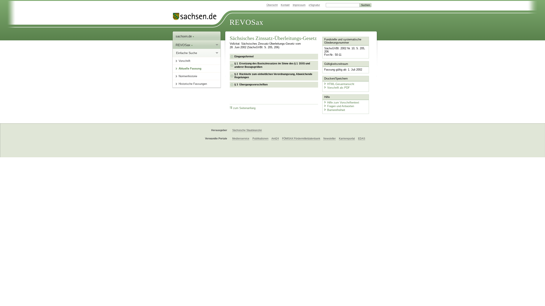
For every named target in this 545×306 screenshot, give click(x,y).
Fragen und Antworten (340, 106)
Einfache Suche (186, 53)
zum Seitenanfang (244, 108)
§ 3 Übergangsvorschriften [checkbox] (251, 84)
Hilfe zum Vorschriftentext (343, 102)
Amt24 (275, 138)
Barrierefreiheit (336, 110)
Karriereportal (347, 138)
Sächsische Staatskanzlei (247, 130)
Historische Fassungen (193, 83)
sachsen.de (184, 36)
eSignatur (314, 5)
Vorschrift (184, 60)
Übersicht (272, 5)
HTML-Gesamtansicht (340, 84)
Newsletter (329, 138)
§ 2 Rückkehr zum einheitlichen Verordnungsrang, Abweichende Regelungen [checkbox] (273, 76)
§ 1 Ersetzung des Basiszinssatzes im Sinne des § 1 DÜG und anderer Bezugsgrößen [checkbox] (272, 65)
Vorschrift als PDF (338, 87)
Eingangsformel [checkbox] (244, 56)
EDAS (361, 138)
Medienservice (240, 138)
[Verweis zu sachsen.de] (196, 16)
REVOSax (246, 22)
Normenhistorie (188, 76)
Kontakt (285, 5)
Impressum (299, 5)
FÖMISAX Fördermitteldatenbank (301, 138)
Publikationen (260, 138)
